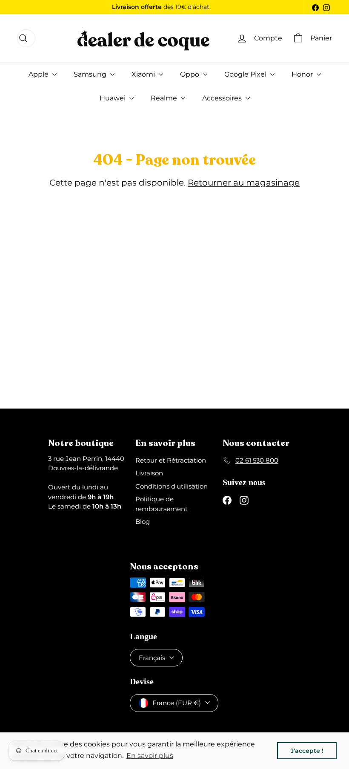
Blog (142, 521)
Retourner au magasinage (244, 182)
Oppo (190, 74)
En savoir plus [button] (149, 756)
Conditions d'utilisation (171, 486)
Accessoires (222, 98)
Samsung (91, 74)
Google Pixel (246, 74)
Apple (39, 74)
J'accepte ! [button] (307, 751)
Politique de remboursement (161, 504)
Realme (165, 98)
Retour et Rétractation (170, 460)
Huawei (113, 98)
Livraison (149, 473)
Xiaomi (144, 74)
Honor (303, 74)
